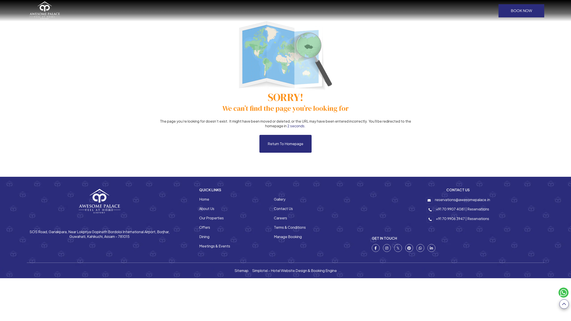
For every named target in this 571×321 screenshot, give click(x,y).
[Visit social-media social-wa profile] (420, 248)
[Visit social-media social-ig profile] (387, 248)
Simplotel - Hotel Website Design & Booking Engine (294, 270)
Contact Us (283, 208)
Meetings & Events (214, 246)
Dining (204, 236)
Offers (204, 227)
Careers (280, 218)
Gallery (280, 199)
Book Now (521, 10)
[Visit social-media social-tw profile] (398, 248)
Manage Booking (288, 236)
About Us (206, 208)
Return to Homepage (285, 143)
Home (204, 199)
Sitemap (241, 270)
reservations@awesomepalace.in (462, 199)
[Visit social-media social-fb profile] (376, 248)
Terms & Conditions (290, 227)
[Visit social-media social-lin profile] (431, 248)
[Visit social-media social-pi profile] (409, 248)
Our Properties (211, 218)
